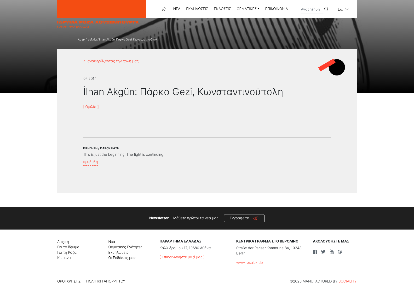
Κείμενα (64, 257)
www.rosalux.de (249, 262)
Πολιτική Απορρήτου (105, 281)
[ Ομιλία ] (91, 106)
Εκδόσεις (222, 8)
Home (163, 8)
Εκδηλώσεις (197, 8)
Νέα (176, 8)
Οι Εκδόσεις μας (122, 257)
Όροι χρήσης (68, 281)
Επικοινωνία (276, 8)
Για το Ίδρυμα (68, 247)
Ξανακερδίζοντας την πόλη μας (112, 61)
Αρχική (63, 241)
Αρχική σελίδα (87, 39)
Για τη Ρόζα (67, 252)
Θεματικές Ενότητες (125, 247)
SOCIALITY (348, 281)
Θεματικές (247, 8)
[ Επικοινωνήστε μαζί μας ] (182, 257)
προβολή (90, 161)
